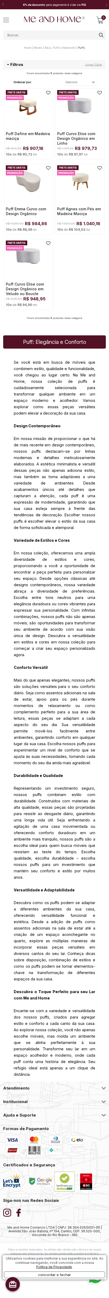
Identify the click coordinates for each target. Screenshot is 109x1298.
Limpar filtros (93, 64)
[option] (54, 4)
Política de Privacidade (54, 1267)
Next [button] (106, 4)
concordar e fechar (54, 1275)
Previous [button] (2, 4)
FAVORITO (48, 93)
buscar (101, 35)
